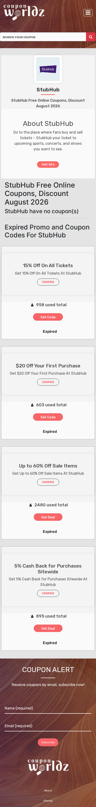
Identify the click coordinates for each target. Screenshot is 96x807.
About (48, 790)
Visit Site (48, 164)
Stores (48, 801)
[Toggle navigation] (88, 12)
